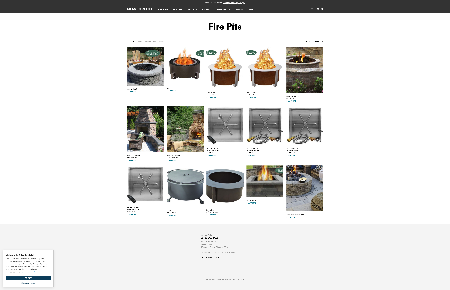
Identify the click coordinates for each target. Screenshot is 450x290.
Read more (131, 92)
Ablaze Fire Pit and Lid (171, 211)
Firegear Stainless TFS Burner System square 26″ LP (133, 209)
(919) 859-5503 (209, 238)
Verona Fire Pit (251, 200)
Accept (28, 278)
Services (239, 9)
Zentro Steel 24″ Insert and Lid (212, 211)
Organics (177, 9)
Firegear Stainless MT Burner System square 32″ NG (252, 150)
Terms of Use (240, 280)
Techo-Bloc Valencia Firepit (295, 214)
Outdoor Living (224, 9)
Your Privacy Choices (210, 257)
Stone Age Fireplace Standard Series (133, 156)
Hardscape (192, 9)
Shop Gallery (163, 9)
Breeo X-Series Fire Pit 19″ (211, 94)
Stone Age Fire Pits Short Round (292, 97)
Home (140, 41)
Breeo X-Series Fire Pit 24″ (251, 94)
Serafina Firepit (132, 89)
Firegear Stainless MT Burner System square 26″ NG (292, 150)
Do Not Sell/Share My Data (225, 280)
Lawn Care (206, 9)
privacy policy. (28, 272)
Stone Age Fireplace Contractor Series (173, 156)
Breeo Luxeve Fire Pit (171, 87)
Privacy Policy (210, 280)
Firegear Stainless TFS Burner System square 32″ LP (212, 150)
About (251, 9)
